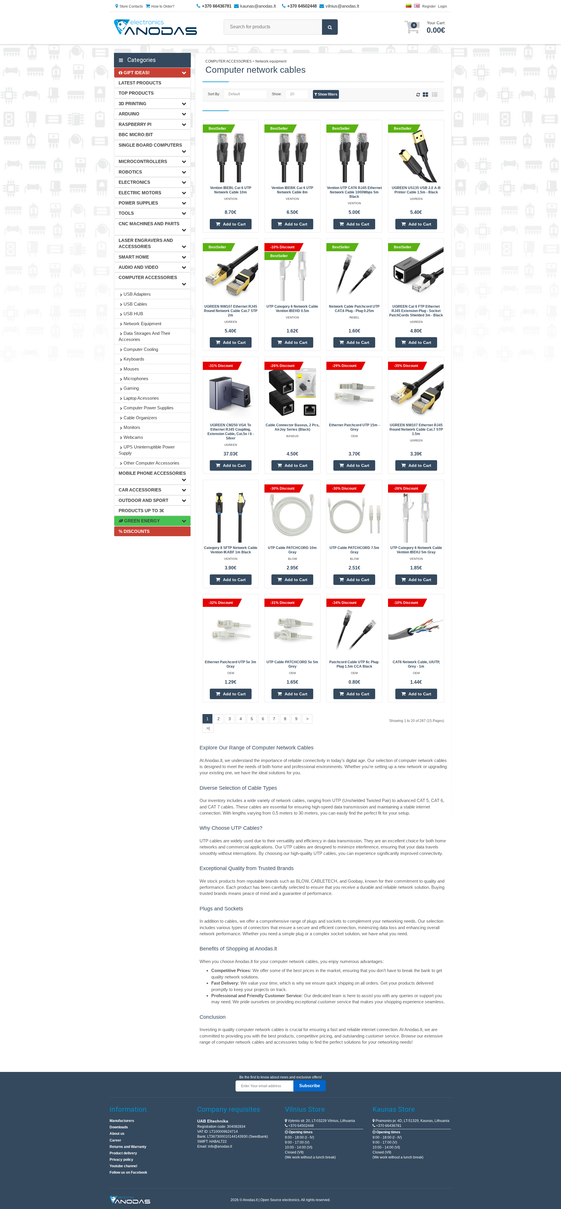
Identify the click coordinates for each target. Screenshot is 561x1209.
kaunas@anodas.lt (258, 6)
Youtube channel (123, 1166)
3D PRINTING (132, 103)
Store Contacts (131, 6)
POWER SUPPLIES (138, 202)
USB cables (135, 304)
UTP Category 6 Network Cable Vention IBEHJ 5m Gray (416, 550)
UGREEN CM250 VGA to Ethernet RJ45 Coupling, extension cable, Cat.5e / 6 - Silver (230, 431)
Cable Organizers (140, 417)
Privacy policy (121, 1160)
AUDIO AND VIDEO (138, 267)
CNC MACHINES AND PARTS (149, 223)
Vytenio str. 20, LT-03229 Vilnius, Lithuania (321, 1121)
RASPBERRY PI (135, 124)
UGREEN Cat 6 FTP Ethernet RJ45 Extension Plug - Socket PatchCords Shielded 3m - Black (416, 310)
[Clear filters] (418, 95)
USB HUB (133, 313)
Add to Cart (234, 224)
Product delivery (123, 1153)
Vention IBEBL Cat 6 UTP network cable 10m (230, 190)
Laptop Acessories (141, 398)
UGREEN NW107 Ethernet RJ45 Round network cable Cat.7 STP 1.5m (416, 429)
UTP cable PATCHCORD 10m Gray (292, 550)
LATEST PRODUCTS (140, 82)
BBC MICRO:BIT (136, 134)
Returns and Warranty (128, 1147)
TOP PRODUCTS (136, 93)
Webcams (133, 437)
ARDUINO (129, 113)
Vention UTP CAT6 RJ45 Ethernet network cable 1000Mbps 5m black (354, 192)
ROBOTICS (130, 171)
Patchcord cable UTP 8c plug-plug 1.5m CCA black (354, 664)
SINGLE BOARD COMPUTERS (150, 145)
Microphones (136, 378)
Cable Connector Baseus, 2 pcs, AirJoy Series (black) (292, 427)
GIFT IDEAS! (136, 72)
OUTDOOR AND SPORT (143, 500)
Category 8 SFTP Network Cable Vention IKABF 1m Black (230, 550)
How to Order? (162, 6)
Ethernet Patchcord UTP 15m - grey (354, 427)
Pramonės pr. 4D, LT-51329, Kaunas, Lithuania (412, 1121)
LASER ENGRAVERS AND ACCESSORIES (146, 243)
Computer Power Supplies (149, 407)
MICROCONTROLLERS (143, 161)
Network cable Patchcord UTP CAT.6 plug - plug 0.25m (354, 308)
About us (117, 1134)
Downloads (119, 1127)
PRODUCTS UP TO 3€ (141, 510)
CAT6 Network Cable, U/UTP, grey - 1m (416, 664)
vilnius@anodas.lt (342, 6)
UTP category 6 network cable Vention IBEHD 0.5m (292, 308)
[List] (434, 94)
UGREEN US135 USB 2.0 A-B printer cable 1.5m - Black (416, 190)
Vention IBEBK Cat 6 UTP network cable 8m (292, 190)
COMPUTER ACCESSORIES (148, 277)
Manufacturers (122, 1121)
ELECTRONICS (134, 182)
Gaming (131, 388)
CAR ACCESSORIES (140, 489)
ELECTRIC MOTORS (140, 192)
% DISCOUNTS (134, 531)
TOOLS (126, 213)
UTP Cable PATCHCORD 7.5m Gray (354, 550)
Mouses (131, 368)
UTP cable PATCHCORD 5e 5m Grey (292, 664)
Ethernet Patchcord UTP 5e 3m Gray (230, 664)
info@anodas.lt (220, 1146)
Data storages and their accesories (144, 336)
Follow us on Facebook (128, 1172)
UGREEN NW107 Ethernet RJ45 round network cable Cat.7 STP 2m (230, 310)
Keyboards (134, 358)
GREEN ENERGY (141, 520)
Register (429, 6)
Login (442, 6)
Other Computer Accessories (151, 462)
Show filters (327, 94)
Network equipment (142, 323)
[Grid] (425, 94)
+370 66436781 (388, 1126)
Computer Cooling (141, 349)
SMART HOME (134, 256)
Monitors (132, 427)
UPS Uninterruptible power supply (147, 449)
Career (115, 1140)
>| (208, 728)
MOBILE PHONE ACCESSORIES (152, 473)
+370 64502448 (301, 1126)
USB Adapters (137, 294)
